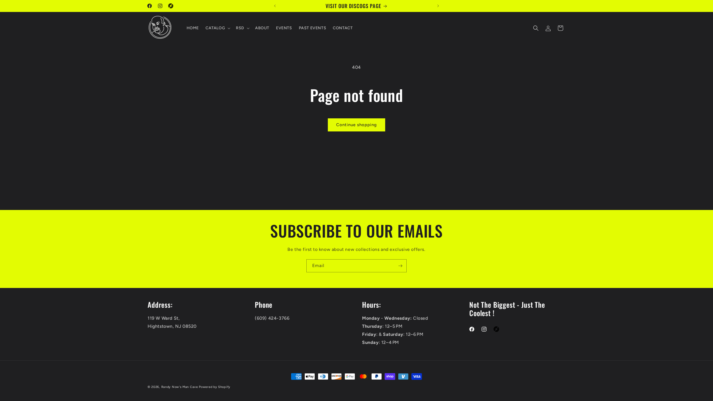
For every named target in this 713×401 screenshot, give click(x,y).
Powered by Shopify (214, 387)
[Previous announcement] (275, 6)
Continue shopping (356, 124)
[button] (217, 28)
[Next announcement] (438, 6)
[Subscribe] (400, 265)
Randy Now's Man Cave (179, 387)
